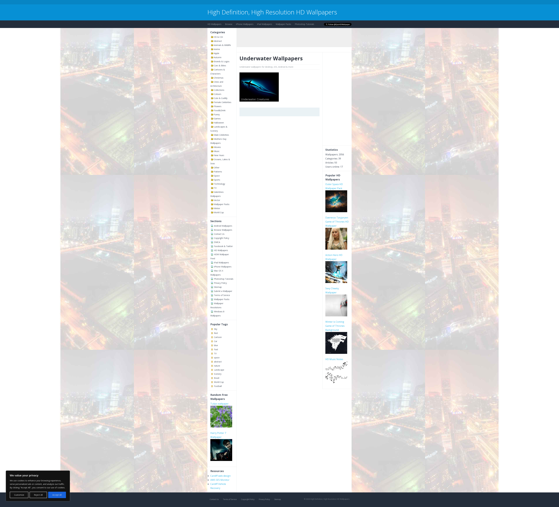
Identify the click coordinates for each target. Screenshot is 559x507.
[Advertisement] (260, 3)
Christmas (218, 77)
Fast (216, 349)
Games (217, 118)
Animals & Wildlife (222, 45)
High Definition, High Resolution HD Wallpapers (272, 12)
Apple (216, 53)
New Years (219, 155)
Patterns (218, 171)
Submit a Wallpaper (223, 291)
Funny (217, 114)
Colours (217, 94)
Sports (217, 179)
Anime (217, 49)
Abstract (218, 41)
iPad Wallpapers (264, 24)
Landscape (219, 369)
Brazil (216, 378)
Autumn (217, 57)
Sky (215, 329)
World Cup (219, 212)
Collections (219, 90)
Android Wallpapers (223, 225)
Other (216, 167)
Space (217, 175)
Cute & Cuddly (220, 98)
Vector (217, 200)
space (217, 357)
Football (218, 386)
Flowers (217, 106)
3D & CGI (218, 37)
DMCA (217, 242)
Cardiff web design (220, 475)
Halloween (219, 122)
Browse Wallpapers (223, 230)
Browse (228, 24)
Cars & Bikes (220, 65)
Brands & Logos (221, 61)
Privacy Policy (220, 283)
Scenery (217, 373)
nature (217, 365)
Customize (19, 494)
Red (216, 333)
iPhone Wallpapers (244, 24)
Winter (217, 208)
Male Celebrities (221, 134)
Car (215, 341)
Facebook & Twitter (223, 246)
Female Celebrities (222, 102)
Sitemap (218, 287)
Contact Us (219, 234)
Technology (219, 183)
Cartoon (218, 337)
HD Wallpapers (214, 24)
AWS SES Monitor (219, 479)
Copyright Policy (221, 238)
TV (215, 188)
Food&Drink (219, 110)
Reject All (38, 494)
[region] (38, 486)
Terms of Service (222, 295)
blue (216, 345)
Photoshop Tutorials (304, 24)
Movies (217, 147)
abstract (218, 361)
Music (217, 151)
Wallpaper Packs (283, 24)
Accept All (57, 494)
